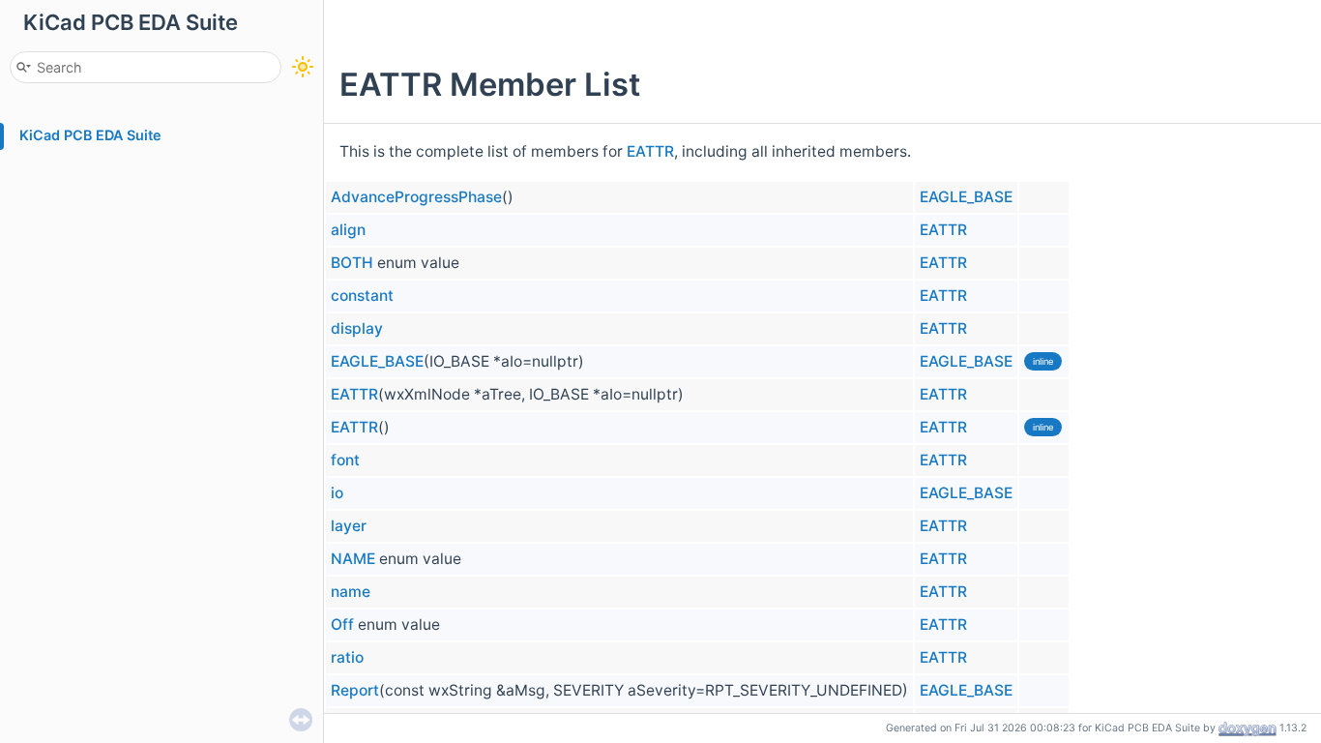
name (350, 591)
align (348, 230)
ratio (347, 657)
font (345, 460)
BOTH (352, 262)
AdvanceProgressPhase (416, 197)
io (337, 493)
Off (342, 624)
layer (349, 526)
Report (355, 690)
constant (362, 295)
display (357, 328)
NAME (353, 559)
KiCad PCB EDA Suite (90, 135)
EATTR (650, 151)
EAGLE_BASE (966, 197)
